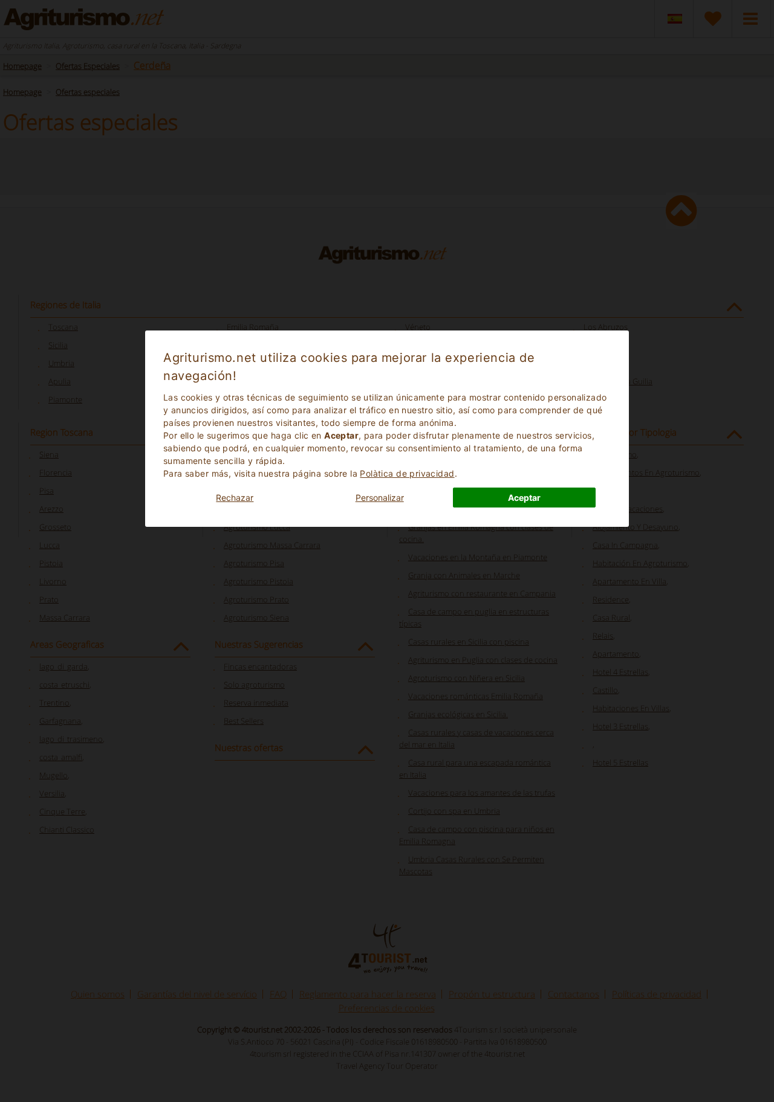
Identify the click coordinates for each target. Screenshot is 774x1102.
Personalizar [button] (380, 497)
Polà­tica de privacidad (407, 473)
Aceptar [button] (524, 497)
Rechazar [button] (234, 497)
